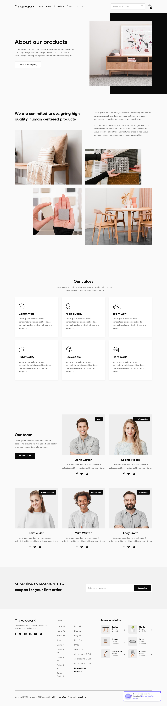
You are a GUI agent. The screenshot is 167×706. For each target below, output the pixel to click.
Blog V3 (77, 636)
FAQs (76, 645)
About (48, 7)
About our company (28, 65)
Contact (81, 7)
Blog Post (78, 640)
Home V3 (61, 636)
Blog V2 (77, 631)
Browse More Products (80, 669)
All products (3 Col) (82, 659)
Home (40, 7)
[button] (59, 6)
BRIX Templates (59, 697)
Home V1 (61, 626)
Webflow (82, 697)
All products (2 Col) (82, 654)
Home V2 (61, 631)
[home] (24, 6)
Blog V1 (77, 626)
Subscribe (78, 650)
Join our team (25, 456)
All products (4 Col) (82, 664)
